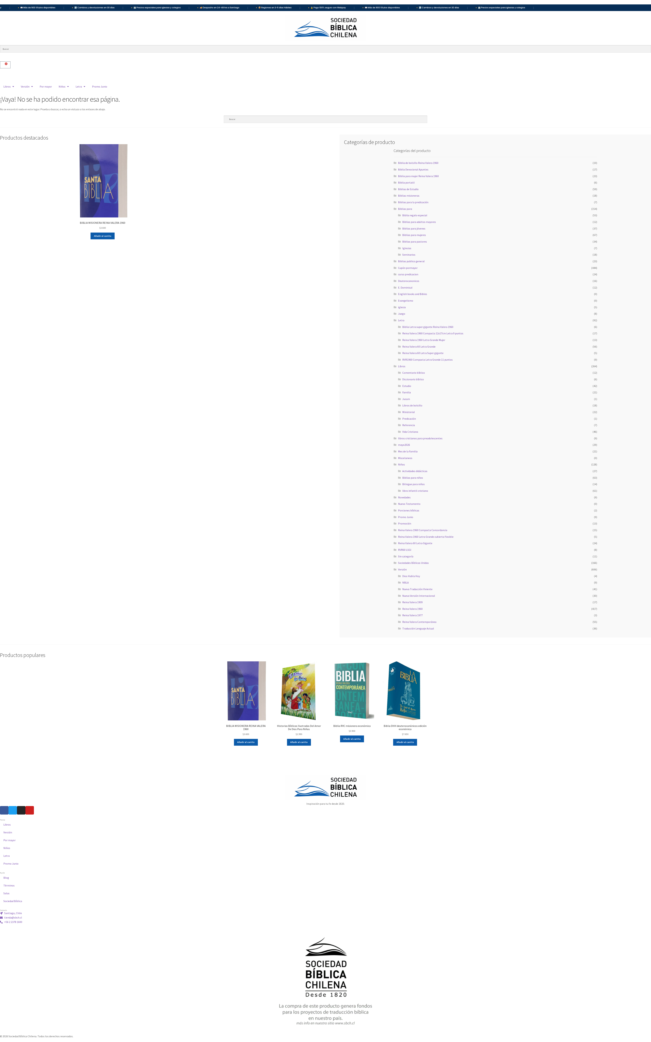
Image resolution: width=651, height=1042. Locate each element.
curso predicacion (408, 274)
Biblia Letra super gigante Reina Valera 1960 (427, 327)
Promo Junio (99, 86)
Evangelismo (405, 300)
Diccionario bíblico (413, 379)
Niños (62, 86)
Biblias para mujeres (414, 235)
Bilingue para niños (413, 484)
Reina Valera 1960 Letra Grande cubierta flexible (425, 536)
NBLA (405, 582)
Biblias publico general (411, 261)
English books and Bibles (412, 294)
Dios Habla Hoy (411, 576)
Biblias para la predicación (413, 202)
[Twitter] (12, 810)
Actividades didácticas (414, 471)
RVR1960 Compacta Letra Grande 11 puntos (427, 359)
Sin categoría (405, 556)
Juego (401, 313)
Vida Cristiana (410, 431)
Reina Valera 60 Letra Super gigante (422, 353)
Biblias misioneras (408, 195)
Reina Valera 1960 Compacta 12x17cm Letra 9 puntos (432, 333)
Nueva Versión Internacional (418, 595)
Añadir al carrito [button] (102, 235)
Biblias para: (405, 209)
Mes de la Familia (408, 451)
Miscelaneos (405, 458)
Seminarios (408, 254)
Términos (9, 885)
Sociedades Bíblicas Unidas (413, 563)
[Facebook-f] (4, 810)
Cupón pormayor (408, 268)
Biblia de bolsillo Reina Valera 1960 (418, 163)
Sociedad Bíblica (12, 901)
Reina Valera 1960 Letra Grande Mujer (423, 340)
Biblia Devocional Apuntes (413, 169)
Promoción (404, 523)
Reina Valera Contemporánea (419, 622)
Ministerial (408, 412)
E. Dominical (405, 287)
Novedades (404, 497)
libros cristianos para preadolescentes (420, 438)
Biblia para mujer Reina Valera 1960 (418, 176)
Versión (25, 86)
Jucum (406, 399)
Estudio (406, 386)
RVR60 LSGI (404, 549)
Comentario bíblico (413, 372)
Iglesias (406, 248)
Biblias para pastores (414, 241)
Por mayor (46, 86)
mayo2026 (404, 444)
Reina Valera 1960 (412, 608)
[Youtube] (29, 810)
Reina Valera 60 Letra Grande (419, 346)
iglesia (402, 307)
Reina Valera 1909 (412, 602)
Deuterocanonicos (408, 281)
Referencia (408, 425)
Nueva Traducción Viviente (417, 589)
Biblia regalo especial (414, 215)
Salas (6, 893)
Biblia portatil (406, 182)
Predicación (409, 418)
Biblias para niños (412, 477)
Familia (406, 392)
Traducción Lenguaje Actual (418, 628)
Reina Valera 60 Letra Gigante (415, 543)
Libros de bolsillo (412, 405)
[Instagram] (21, 810)
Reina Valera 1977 (412, 615)
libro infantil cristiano (415, 490)
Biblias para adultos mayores (419, 222)
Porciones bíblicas (408, 510)
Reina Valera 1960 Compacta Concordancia (422, 530)
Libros (7, 86)
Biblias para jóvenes (413, 228)
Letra (79, 86)
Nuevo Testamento (409, 503)
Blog (6, 877)
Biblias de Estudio (408, 189)
